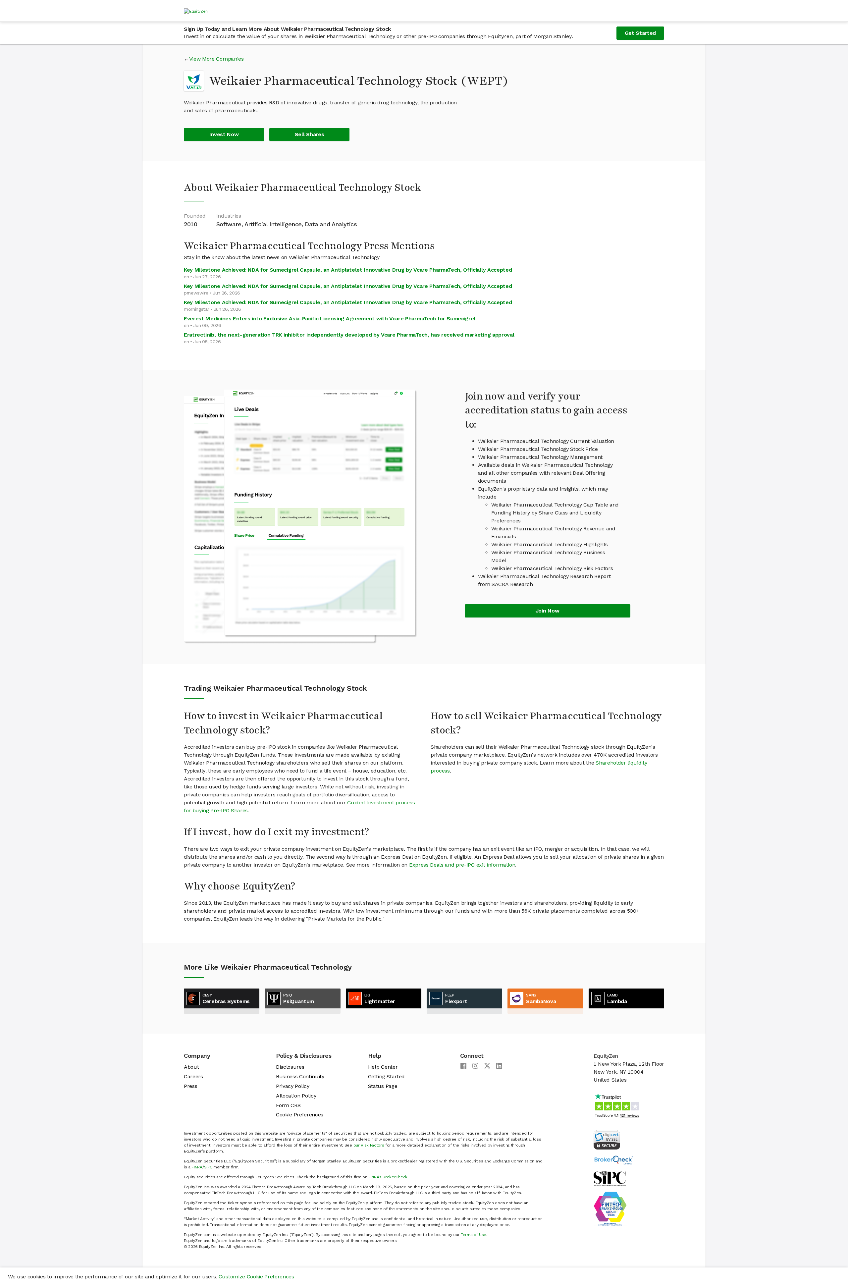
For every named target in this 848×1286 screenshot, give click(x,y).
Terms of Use (473, 1234)
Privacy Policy (292, 1086)
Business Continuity (300, 1076)
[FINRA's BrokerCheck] (613, 1159)
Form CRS (288, 1105)
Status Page (382, 1086)
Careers (193, 1076)
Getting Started (386, 1076)
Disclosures (290, 1067)
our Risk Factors (368, 1145)
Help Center (383, 1067)
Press (190, 1086)
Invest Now (224, 134)
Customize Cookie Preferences (256, 1276)
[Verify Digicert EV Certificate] (607, 1139)
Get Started (640, 33)
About (191, 1067)
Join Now (547, 611)
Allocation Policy (296, 1096)
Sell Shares (309, 134)
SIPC (208, 1167)
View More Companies (216, 59)
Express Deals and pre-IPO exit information (462, 865)
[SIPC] (610, 1178)
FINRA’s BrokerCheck (387, 1177)
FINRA (196, 1167)
